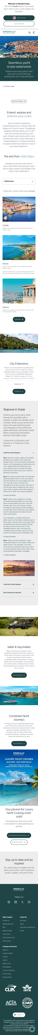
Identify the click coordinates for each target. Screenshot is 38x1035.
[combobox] (19, 181)
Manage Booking (8, 924)
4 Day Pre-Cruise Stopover (11, 453)
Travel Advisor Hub (8, 937)
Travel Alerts (6, 934)
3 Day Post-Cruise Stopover (12, 584)
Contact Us (17, 391)
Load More (17, 319)
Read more (17, 384)
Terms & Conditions (9, 970)
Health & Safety (7, 931)
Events (22, 931)
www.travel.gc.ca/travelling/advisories (24, 1029)
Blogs (22, 924)
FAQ (4, 927)
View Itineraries (17, 675)
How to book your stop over (12, 592)
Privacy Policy (7, 974)
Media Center (7, 963)
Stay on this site (19, 24)
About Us (5, 950)
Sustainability (7, 967)
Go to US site (21, 18)
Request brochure (17, 842)
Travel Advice (7, 941)
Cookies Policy (7, 977)
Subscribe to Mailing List (27, 927)
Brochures (23, 920)
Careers (5, 960)
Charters (5, 957)
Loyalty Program (8, 953)
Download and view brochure (17, 835)
